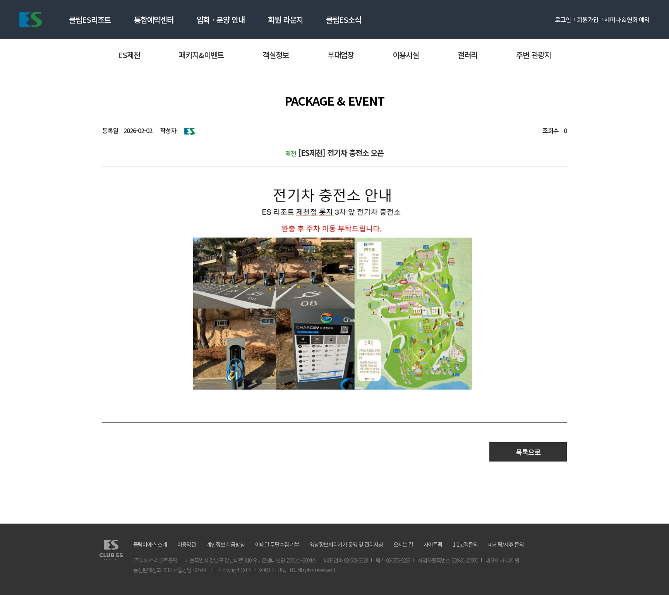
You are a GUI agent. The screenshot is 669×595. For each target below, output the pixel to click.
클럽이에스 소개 (150, 544)
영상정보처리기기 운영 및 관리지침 (346, 544)
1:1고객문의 (465, 544)
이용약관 (186, 544)
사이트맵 (433, 544)
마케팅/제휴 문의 (506, 544)
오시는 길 (403, 544)
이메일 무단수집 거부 (277, 544)
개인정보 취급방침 (225, 544)
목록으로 (528, 452)
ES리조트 (30, 19)
